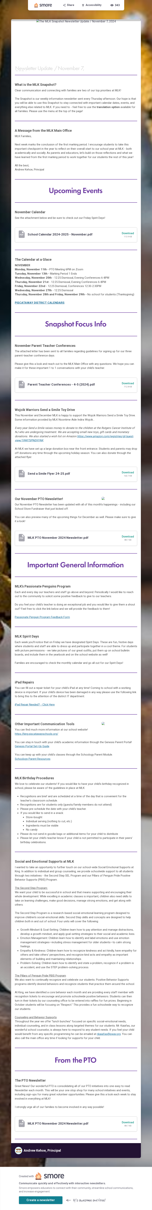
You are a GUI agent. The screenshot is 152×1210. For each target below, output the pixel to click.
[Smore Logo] (43, 5)
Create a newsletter (41, 1200)
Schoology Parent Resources (32, 759)
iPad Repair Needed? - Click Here (35, 704)
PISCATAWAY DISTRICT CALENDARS (40, 302)
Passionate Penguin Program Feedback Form (42, 617)
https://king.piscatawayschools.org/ (36, 734)
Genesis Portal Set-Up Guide (32, 746)
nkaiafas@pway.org (109, 1034)
